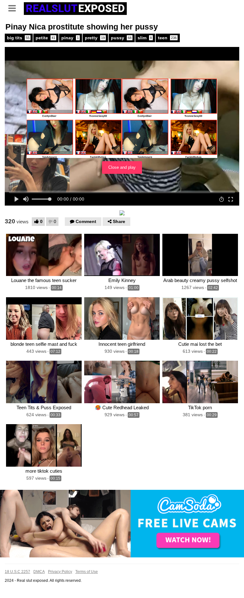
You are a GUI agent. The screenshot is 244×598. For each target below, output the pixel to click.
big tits (18, 37)
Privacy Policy (60, 571)
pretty (95, 37)
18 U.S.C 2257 (17, 571)
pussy (121, 37)
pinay (70, 37)
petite (45, 37)
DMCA (39, 571)
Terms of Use (86, 571)
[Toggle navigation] (14, 7)
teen (167, 37)
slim (145, 37)
